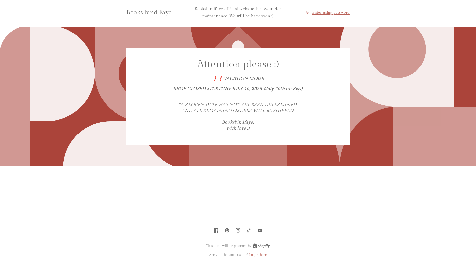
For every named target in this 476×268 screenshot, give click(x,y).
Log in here (258, 255)
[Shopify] (261, 246)
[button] (327, 13)
